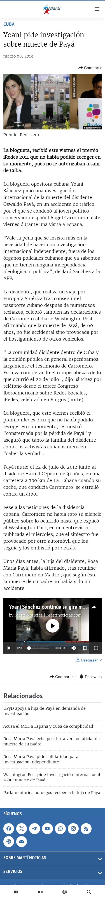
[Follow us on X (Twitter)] (21, 828)
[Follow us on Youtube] (47, 828)
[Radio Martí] (40, 892)
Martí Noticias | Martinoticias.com (48, 615)
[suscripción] (21, 841)
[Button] (90, 67)
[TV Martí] (16, 892)
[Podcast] (64, 892)
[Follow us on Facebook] (8, 828)
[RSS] (86, 828)
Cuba (9, 25)
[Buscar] (89, 892)
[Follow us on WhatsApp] (60, 828)
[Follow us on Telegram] (34, 828)
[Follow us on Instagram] (73, 828)
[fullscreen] (96, 648)
